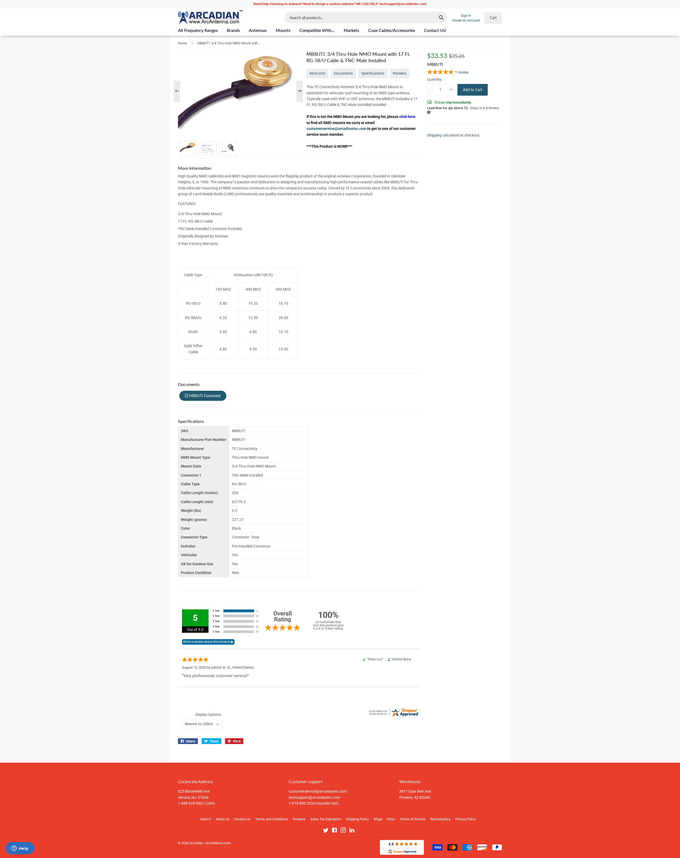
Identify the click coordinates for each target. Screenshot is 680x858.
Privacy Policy (465, 819)
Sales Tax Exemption (325, 819)
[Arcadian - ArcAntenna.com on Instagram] (343, 831)
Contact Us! (435, 30)
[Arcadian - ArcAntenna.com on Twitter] (325, 831)
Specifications (372, 73)
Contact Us (242, 819)
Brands (233, 30)
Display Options (208, 714)
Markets (351, 30)
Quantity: (434, 79)
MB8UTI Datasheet (204, 395)
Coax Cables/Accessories (391, 30)
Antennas (258, 30)
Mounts (283, 30)
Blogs (378, 819)
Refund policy (440, 819)
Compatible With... (317, 30)
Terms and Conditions (271, 819)
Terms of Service (412, 819)
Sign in (466, 16)
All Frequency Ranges (198, 30)
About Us (222, 819)
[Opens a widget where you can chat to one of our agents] (20, 848)
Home (182, 43)
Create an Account (466, 20)
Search (205, 819)
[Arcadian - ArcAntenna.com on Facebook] (334, 831)
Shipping (434, 135)
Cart (493, 17)
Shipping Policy (357, 819)
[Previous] (179, 91)
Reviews (399, 73)
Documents (343, 73)
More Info (317, 73)
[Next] (297, 91)
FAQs (391, 819)
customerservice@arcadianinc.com (337, 128)
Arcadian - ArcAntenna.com (210, 843)
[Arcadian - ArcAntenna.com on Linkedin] (352, 831)
